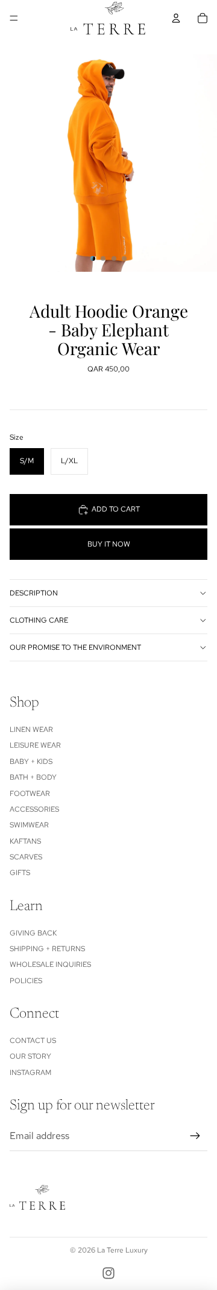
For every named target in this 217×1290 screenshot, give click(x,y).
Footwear (30, 793)
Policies (26, 981)
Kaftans (25, 841)
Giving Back (33, 933)
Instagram (30, 1072)
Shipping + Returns (47, 949)
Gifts (20, 873)
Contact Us (33, 1040)
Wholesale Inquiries (50, 964)
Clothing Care (39, 620)
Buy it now (108, 544)
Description (34, 593)
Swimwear (29, 825)
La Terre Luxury (122, 1250)
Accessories (34, 809)
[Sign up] (195, 1136)
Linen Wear (31, 729)
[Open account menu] (176, 18)
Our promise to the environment (75, 647)
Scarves (26, 857)
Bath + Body (33, 777)
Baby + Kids (31, 761)
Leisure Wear (35, 745)
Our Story (30, 1056)
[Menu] (14, 18)
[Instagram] (108, 1273)
